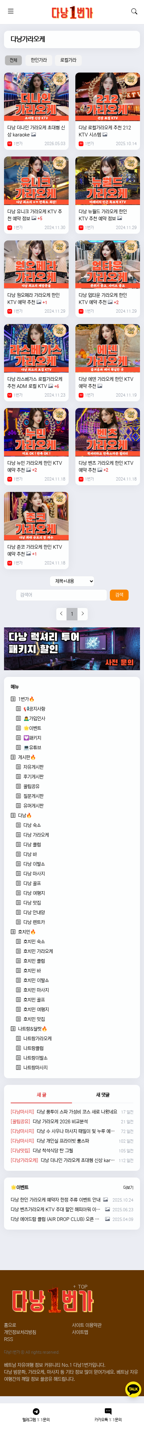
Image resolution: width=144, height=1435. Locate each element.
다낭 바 (30, 854)
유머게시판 (33, 806)
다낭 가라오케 (36, 835)
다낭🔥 (25, 815)
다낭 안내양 (34, 912)
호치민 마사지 (36, 990)
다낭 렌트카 (34, 922)
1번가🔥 (26, 699)
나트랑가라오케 (37, 1038)
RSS (8, 1339)
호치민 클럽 (34, 961)
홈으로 (10, 1325)
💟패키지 (32, 738)
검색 (119, 595)
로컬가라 (68, 60)
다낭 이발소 (34, 864)
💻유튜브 (32, 747)
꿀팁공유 (31, 786)
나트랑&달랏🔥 (32, 1029)
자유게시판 (33, 767)
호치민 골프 (34, 1000)
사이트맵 (80, 1332)
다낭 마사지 (34, 874)
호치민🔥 (27, 932)
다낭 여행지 (34, 893)
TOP (82, 1287)
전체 (13, 60)
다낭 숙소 (32, 825)
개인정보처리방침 (20, 1332)
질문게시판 (33, 796)
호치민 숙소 (34, 941)
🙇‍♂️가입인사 (34, 718)
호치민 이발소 (36, 980)
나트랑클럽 (33, 1048)
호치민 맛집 (34, 1019)
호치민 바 (32, 970)
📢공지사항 (34, 709)
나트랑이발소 (35, 1058)
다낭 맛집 (32, 903)
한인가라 (39, 60)
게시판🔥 (27, 757)
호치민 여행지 (36, 1009)
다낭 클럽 (32, 844)
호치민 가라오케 (38, 951)
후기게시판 (33, 777)
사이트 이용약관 (86, 1325)
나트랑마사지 (35, 1067)
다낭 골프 (32, 883)
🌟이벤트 (32, 728)
